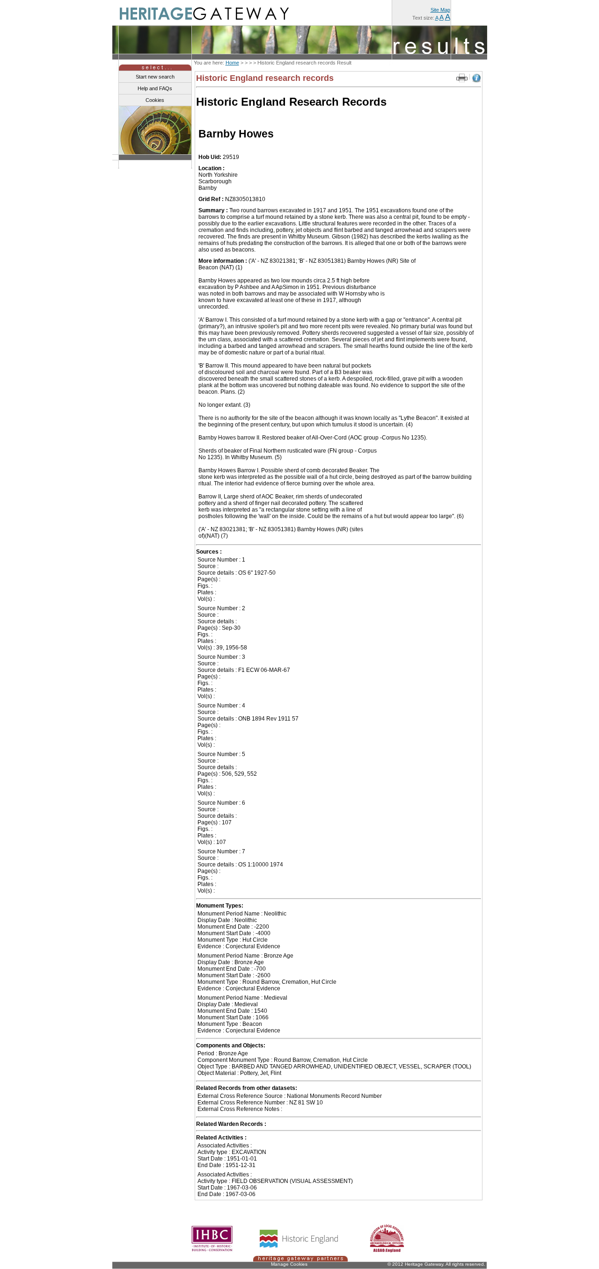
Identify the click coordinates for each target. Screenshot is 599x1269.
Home (232, 62)
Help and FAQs (155, 88)
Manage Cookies (289, 1264)
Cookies (155, 100)
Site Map (440, 10)
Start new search (155, 76)
